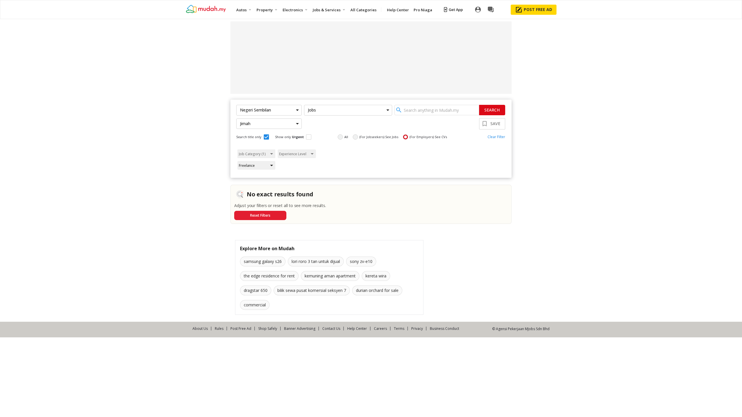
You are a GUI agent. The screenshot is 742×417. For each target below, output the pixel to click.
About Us (200, 328)
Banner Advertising (299, 328)
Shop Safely (267, 328)
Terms (399, 328)
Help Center (357, 328)
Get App (456, 9)
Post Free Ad (240, 328)
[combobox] (436, 110)
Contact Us (331, 328)
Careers (380, 328)
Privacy (417, 328)
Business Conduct (444, 328)
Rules (219, 328)
